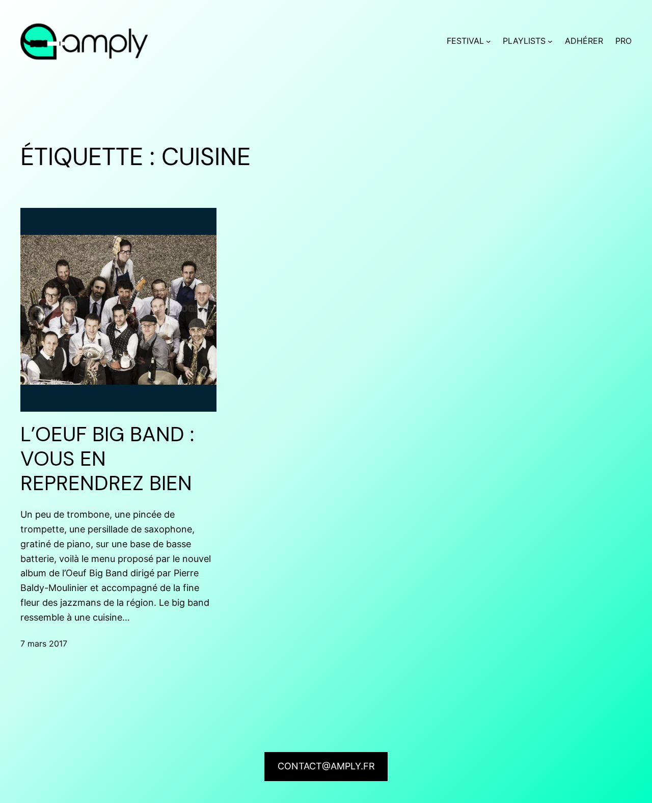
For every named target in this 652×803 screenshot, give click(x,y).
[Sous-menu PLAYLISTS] (550, 41)
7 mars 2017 (43, 643)
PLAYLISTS (524, 41)
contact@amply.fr (326, 766)
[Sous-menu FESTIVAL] (488, 41)
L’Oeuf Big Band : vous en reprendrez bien (107, 458)
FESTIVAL (465, 41)
